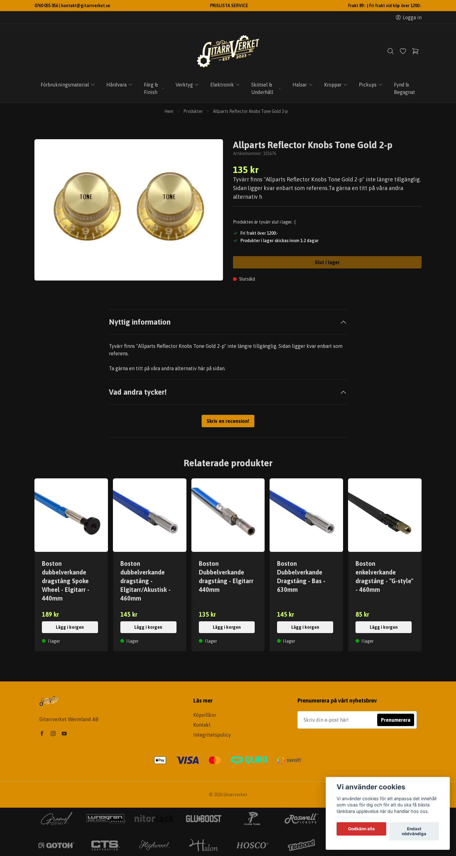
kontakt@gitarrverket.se (85, 5)
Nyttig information (140, 322)
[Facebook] (41, 733)
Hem (168, 111)
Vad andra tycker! (138, 392)
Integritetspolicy (212, 735)
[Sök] (390, 51)
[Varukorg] (415, 51)
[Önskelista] (403, 51)
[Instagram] (53, 733)
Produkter (193, 111)
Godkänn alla (361, 829)
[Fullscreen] (128, 210)
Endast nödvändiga (414, 831)
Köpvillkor (204, 715)
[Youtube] (64, 733)
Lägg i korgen (70, 627)
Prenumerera (395, 720)
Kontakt (202, 725)
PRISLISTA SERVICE (229, 5)
